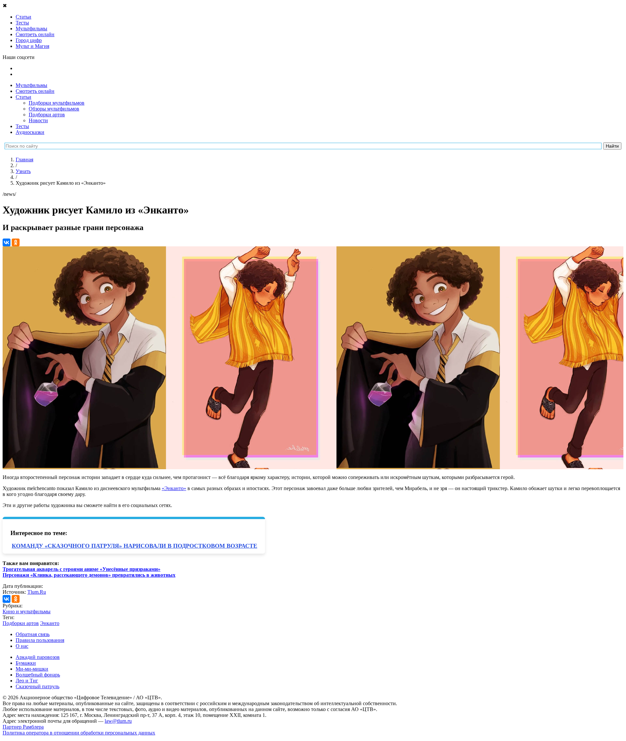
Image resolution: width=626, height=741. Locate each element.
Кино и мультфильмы (27, 611)
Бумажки (26, 663)
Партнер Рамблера (23, 727)
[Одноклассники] (16, 242)
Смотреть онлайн (35, 91)
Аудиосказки (30, 132)
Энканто (49, 623)
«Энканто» (174, 488)
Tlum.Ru (36, 592)
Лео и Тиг (27, 680)
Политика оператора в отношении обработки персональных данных (79, 732)
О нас (22, 646)
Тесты (22, 126)
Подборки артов (47, 114)
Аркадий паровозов (38, 657)
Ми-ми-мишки (32, 669)
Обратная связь (33, 634)
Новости (38, 120)
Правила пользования (40, 640)
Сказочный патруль (37, 686)
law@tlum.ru (118, 721)
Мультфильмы (31, 85)
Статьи (23, 97)
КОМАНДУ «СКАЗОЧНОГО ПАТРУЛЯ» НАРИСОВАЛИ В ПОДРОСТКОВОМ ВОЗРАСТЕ (134, 546)
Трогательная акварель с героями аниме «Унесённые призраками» (81, 569)
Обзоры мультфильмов (54, 108)
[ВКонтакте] (6, 242)
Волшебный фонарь (38, 674)
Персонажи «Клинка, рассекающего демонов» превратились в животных (89, 575)
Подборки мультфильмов (56, 103)
